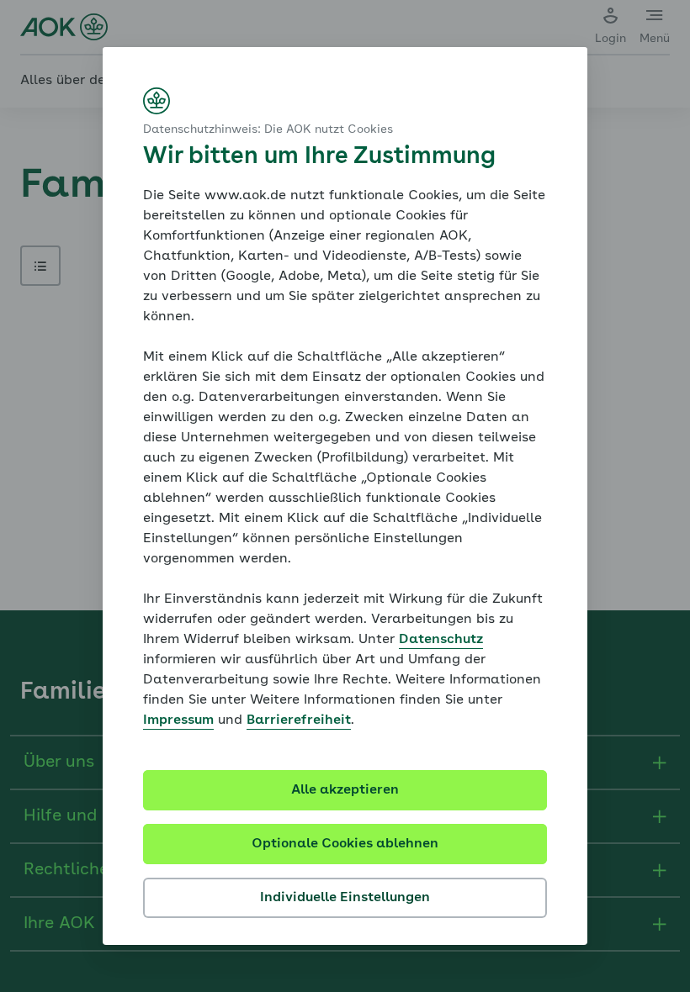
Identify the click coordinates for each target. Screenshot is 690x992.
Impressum (178, 720)
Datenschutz (441, 639)
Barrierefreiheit (299, 720)
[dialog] (345, 496)
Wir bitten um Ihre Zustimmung (319, 157)
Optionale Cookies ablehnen (345, 844)
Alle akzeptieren (345, 790)
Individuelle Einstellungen (345, 898)
